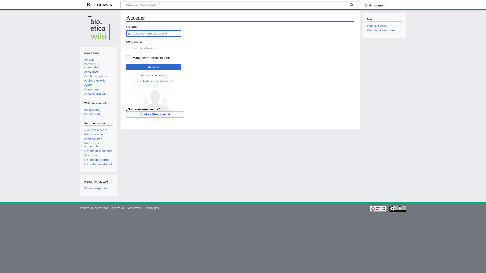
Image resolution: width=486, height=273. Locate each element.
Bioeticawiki (100, 4)
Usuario (131, 27)
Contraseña (134, 41)
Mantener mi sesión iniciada (152, 58)
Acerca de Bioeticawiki (126, 208)
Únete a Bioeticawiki (155, 114)
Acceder (154, 67)
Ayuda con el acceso (153, 75)
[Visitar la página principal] (98, 28)
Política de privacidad (94, 208)
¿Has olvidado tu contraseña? (154, 81)
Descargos (152, 208)
